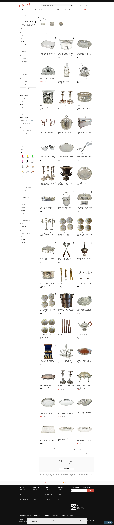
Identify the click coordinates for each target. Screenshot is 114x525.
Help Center (22, 489)
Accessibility (22, 501)
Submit (90, 490)
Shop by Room (47, 499)
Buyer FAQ (35, 489)
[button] (89, 5)
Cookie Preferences (34, 521)
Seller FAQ (35, 499)
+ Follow (28, 21)
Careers (59, 494)
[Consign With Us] (87, 5)
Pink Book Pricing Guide (24, 499)
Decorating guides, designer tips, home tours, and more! (81, 496)
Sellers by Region (48, 496)
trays (75, 474)
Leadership (60, 491)
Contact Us (22, 491)
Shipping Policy (23, 496)
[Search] (71, 5)
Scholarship (60, 499)
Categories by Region (49, 494)
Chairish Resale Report (62, 501)
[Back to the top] (111, 518)
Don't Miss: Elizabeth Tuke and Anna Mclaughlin (57, 0)
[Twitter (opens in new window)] (94, 520)
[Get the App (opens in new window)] (74, 507)
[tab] (27, 32)
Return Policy (22, 494)
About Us (59, 489)
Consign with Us (36, 497)
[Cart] (92, 5)
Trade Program (35, 491)
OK (80, 520)
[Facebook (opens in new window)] (87, 520)
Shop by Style (47, 489)
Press (59, 496)
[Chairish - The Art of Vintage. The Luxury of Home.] (24, 5)
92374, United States (29, 120)
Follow (67, 468)
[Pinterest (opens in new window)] (91, 520)
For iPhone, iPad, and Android (76, 501)
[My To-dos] (84, 5)
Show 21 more (22, 207)
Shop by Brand (48, 491)
